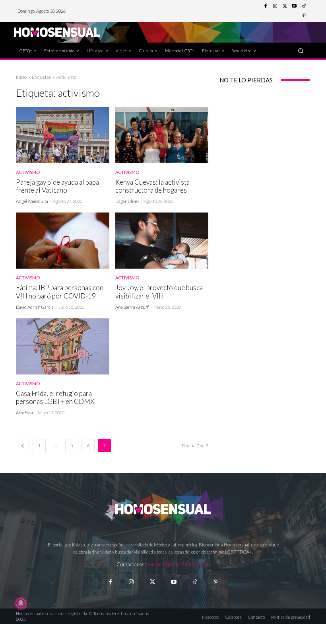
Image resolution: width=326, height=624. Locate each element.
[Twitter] (284, 6)
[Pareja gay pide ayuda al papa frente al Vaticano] (62, 135)
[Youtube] (294, 6)
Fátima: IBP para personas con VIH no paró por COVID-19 (59, 291)
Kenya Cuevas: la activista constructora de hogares (152, 186)
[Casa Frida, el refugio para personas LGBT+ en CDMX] (62, 346)
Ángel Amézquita (32, 201)
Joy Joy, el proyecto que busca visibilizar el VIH (159, 291)
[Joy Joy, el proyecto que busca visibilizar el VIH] (162, 241)
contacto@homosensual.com (178, 564)
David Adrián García (35, 307)
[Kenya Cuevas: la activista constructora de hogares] (162, 135)
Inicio (21, 77)
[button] (301, 50)
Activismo (28, 172)
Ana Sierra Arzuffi (132, 307)
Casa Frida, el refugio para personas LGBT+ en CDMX (55, 397)
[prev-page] (22, 445)
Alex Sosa (24, 412)
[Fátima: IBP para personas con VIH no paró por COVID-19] (62, 241)
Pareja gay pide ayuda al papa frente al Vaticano (57, 186)
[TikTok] (304, 6)
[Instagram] (275, 6)
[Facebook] (265, 6)
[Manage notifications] (20, 603)
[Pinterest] (304, 16)
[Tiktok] (194, 582)
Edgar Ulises (127, 201)
